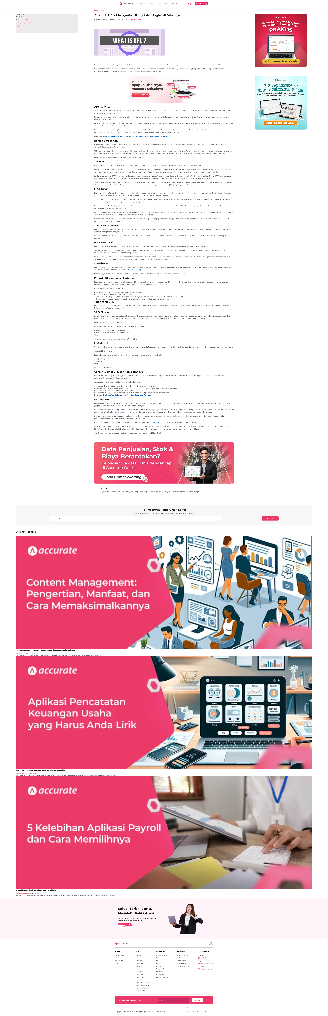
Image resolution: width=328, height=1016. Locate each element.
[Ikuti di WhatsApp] (189, 1011)
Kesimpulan (21, 32)
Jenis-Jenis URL (22, 26)
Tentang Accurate (183, 955)
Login (190, 4)
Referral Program (162, 977)
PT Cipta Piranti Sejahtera (131, 1012)
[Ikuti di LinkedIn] (205, 1011)
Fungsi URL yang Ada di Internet (26, 23)
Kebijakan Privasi (160, 1012)
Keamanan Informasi (183, 966)
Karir (181, 958)
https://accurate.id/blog (132, 270)
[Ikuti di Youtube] (201, 1011)
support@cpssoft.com (206, 963)
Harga (166, 4)
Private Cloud (160, 974)
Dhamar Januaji (23, 893)
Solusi (158, 4)
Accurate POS (119, 961)
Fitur (151, 4)
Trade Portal (140, 977)
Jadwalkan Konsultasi (125, 925)
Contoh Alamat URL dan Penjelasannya (28, 29)
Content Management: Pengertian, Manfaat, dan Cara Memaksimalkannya (46, 650)
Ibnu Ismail (22, 773)
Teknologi (101, 10)
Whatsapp (204, 958)
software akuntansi (157, 423)
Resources (175, 4)
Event (158, 963)
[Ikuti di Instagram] (185, 1011)
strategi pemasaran (127, 412)
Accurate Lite (119, 958)
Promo (158, 966)
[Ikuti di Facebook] (193, 1011)
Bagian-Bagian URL (23, 19)
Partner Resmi (181, 961)
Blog (95, 10)
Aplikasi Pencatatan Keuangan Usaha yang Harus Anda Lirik (40, 770)
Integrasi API (160, 969)
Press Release (181, 963)
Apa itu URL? (21, 16)
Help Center (160, 958)
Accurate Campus (161, 955)
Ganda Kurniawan (136, 19)
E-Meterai (139, 980)
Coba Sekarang (201, 4)
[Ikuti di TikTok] (197, 1011)
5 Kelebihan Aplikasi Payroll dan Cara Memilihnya (36, 890)
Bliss (116, 963)
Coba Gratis (122, 927)
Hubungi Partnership (207, 969)
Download (159, 972)
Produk (143, 4)
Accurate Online (120, 955)
